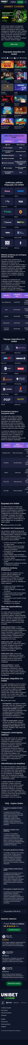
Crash (17, 58)
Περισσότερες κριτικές (14, 983)
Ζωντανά (11, 58)
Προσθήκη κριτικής (14, 929)
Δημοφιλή (3, 58)
